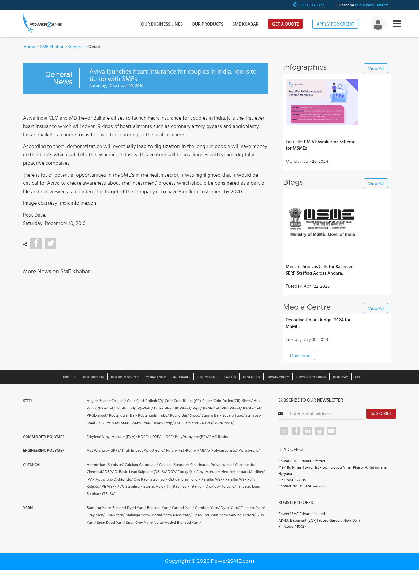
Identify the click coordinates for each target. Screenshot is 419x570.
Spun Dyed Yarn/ (111, 522)
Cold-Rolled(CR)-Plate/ (193, 401)
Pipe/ (197, 408)
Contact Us (251, 377)
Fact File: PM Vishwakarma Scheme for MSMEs (320, 145)
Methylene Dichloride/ (114, 479)
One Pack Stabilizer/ (150, 479)
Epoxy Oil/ (186, 472)
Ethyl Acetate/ (208, 472)
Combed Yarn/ (207, 508)
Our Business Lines (162, 24)
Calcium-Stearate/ (174, 464)
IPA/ (90, 479)
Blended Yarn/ (159, 508)
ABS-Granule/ (98, 450)
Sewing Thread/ (242, 515)
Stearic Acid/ (154, 486)
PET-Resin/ (187, 450)
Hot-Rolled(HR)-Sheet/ (173, 408)
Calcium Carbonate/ (141, 464)
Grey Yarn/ (96, 515)
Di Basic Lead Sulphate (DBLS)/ (141, 472)
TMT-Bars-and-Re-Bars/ (194, 423)
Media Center (156, 377)
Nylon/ (171, 450)
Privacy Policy (278, 377)
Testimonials (207, 377)
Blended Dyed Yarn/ (129, 508)
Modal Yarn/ (161, 515)
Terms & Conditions (311, 377)
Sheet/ (195, 415)
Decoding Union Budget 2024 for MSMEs (318, 323)
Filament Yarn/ (253, 508)
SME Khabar (245, 24)
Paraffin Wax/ (212, 479)
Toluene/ (228, 486)
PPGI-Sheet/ (232, 408)
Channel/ (118, 401)
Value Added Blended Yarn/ (177, 522)
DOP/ (172, 472)
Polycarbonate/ (224, 450)
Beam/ (104, 401)
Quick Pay (340, 377)
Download (300, 355)
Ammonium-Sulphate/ (105, 464)
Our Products (207, 24)
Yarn (28, 508)
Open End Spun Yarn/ (210, 515)
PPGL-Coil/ (252, 408)
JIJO (357, 377)
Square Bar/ (211, 415)
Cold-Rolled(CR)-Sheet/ (233, 401)
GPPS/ (115, 450)
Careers (230, 377)
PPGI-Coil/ (212, 408)
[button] (209, 285)
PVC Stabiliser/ (129, 486)
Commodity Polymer (43, 437)
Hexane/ (228, 472)
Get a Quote (285, 24)
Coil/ (131, 401)
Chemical (32, 464)
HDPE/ (143, 437)
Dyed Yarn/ (230, 508)
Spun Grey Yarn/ (139, 522)
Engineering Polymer (43, 450)
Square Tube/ (233, 415)
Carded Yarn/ (183, 508)
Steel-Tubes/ (152, 423)
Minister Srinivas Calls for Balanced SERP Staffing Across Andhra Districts (320, 270)
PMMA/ (203, 450)
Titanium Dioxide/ (205, 486)
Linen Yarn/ (115, 515)
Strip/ (169, 423)
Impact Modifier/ (250, 472)
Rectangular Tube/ (153, 415)
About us (69, 377)
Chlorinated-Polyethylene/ (212, 464)
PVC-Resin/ (219, 437)
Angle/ (92, 401)
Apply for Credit (335, 24)
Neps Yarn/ (182, 515)
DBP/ (109, 472)
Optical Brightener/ (184, 479)
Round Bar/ (179, 415)
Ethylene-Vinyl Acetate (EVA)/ (112, 437)
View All (376, 68)
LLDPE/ (168, 437)
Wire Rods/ (224, 423)
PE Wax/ (109, 486)
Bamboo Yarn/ (99, 508)
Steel (28, 401)
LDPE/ (155, 437)
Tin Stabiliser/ (177, 486)
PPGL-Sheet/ (97, 415)
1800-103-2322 (312, 5)
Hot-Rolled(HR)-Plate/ (134, 408)
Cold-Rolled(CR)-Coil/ (154, 401)
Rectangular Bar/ (123, 415)
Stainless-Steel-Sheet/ (123, 423)
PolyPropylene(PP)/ (192, 437)
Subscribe (381, 413)
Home (29, 47)
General (75, 47)
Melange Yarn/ (138, 515)
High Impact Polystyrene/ (143, 450)
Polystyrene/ (249, 450)
